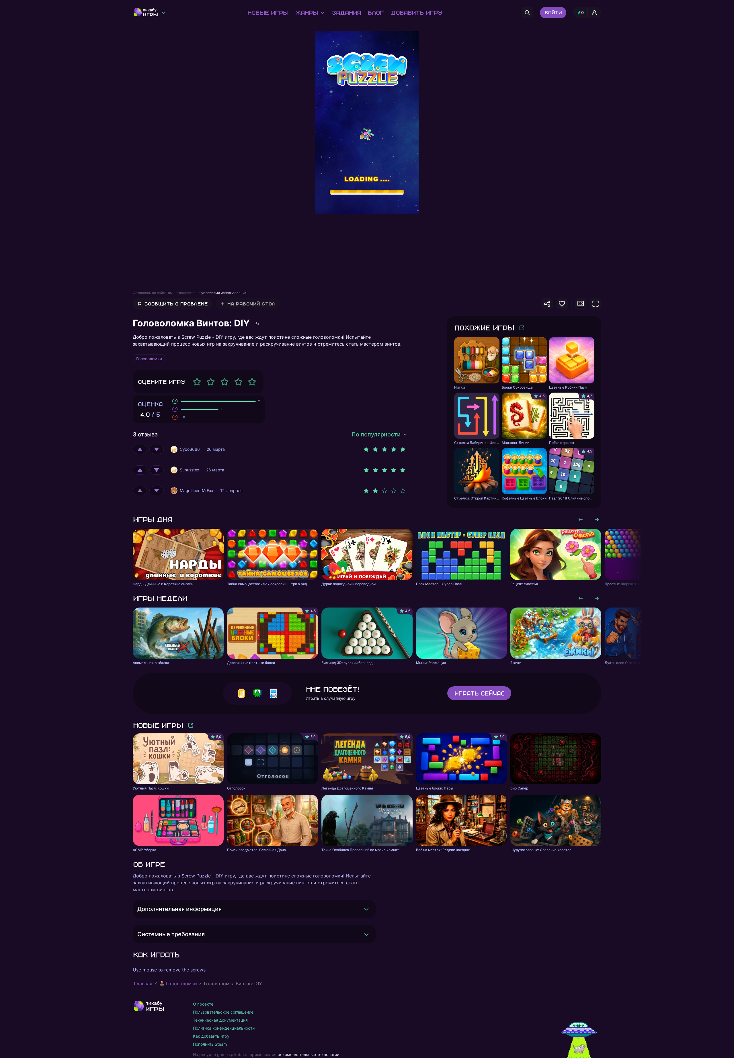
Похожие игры (484, 328)
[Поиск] (527, 12)
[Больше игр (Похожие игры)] (521, 327)
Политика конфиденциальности (224, 1028)
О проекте (203, 1004)
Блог (376, 12)
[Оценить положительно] (140, 449)
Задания (346, 12)
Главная (143, 983)
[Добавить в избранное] (562, 303)
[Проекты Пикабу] (163, 12)
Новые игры (267, 12)
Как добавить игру (211, 1036)
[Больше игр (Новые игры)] (190, 725)
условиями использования (224, 293)
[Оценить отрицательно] (156, 449)
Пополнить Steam (210, 1044)
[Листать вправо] (596, 519)
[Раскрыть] (366, 909)
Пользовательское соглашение (223, 1012)
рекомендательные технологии (308, 1054)
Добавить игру (416, 12)
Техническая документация (220, 1020)
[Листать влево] (580, 519)
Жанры (306, 12)
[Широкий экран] (580, 303)
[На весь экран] (595, 303)
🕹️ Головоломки (178, 983)
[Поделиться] (547, 303)
